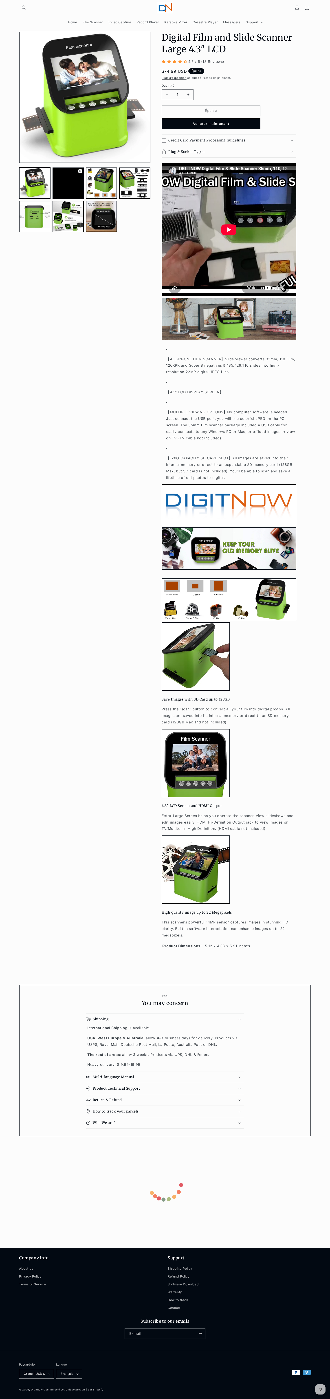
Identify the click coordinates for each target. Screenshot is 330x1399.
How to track (178, 1300)
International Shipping (107, 1028)
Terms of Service (32, 1284)
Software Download (183, 1284)
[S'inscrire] (200, 1333)
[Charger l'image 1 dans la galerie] (34, 183)
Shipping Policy (180, 1268)
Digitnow (37, 1389)
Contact (174, 1308)
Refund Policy (179, 1276)
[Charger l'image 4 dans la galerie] (34, 216)
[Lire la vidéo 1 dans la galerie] (68, 183)
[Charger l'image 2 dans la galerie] (101, 183)
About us (26, 1268)
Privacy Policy (30, 1276)
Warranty (175, 1292)
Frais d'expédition (174, 77)
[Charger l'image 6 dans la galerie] (101, 216)
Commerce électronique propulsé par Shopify (73, 1389)
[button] (24, 8)
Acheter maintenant (211, 123)
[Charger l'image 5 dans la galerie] (68, 216)
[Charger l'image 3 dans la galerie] (134, 183)
